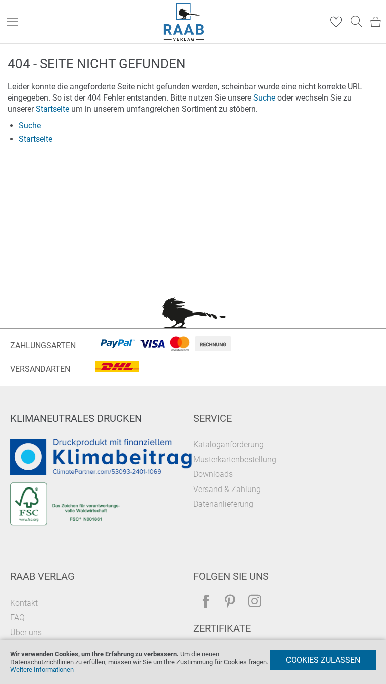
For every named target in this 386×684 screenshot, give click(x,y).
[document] (193, 662)
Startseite (52, 109)
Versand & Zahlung (227, 489)
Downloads (213, 474)
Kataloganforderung (228, 444)
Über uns (26, 632)
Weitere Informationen (42, 669)
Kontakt (24, 603)
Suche (264, 98)
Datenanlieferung (223, 504)
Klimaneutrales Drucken (76, 418)
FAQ (17, 617)
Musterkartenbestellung (234, 459)
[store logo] (184, 22)
